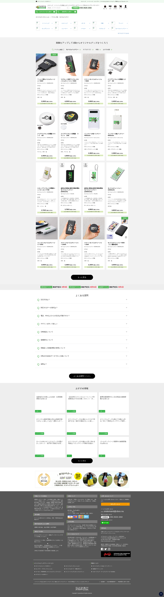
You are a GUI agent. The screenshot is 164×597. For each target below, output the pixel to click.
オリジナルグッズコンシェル (42, 17)
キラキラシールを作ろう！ (42, 574)
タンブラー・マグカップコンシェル (44, 568)
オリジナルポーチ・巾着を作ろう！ (74, 568)
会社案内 (103, 581)
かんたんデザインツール (40, 535)
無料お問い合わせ (115, 504)
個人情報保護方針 (111, 581)
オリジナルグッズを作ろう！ (44, 1)
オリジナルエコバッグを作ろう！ (43, 566)
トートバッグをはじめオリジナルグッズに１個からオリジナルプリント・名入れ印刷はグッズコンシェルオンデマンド (62, 581)
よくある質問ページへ (82, 376)
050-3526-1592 (86, 8)
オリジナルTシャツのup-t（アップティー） (103, 566)
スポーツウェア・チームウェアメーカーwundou (104, 571)
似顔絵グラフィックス (98, 568)
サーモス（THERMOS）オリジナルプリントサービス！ (49, 571)
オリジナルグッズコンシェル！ (73, 566)
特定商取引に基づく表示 (123, 581)
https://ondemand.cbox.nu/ (108, 541)
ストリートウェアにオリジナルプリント (75, 571)
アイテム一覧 (55, 17)
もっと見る (82, 461)
